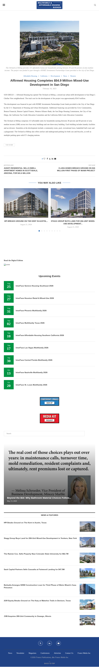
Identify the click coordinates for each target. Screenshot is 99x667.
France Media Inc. (84, 653)
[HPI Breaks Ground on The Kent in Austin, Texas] (26, 203)
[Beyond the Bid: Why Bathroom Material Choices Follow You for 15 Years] (49, 474)
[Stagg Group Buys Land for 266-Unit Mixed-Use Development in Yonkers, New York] (73, 203)
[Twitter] (40, 643)
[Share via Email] (55, 159)
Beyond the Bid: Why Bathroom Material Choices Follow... (39, 498)
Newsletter (20, 653)
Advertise (57, 653)
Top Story (9, 145)
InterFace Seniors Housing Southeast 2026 (34, 286)
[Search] (95, 5)
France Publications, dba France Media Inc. (52, 657)
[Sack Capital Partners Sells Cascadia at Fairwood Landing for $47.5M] (87, 573)
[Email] (58, 643)
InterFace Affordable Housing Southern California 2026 (40, 335)
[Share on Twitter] (50, 159)
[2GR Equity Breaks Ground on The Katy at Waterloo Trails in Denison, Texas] (87, 604)
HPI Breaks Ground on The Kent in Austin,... (26, 221)
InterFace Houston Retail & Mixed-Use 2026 (35, 298)
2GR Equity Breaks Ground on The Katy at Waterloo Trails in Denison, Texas (37, 601)
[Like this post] (44, 159)
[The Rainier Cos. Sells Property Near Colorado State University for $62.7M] (87, 558)
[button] (7, 210)
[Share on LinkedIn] (52, 159)
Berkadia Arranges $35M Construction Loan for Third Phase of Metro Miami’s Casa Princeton (40, 586)
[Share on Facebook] (47, 159)
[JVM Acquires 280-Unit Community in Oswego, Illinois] (87, 620)
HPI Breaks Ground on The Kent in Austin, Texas (25, 523)
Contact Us (69, 653)
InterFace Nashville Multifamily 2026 (31, 372)
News (10, 653)
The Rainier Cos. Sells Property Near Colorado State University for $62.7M (36, 554)
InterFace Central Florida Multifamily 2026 (34, 360)
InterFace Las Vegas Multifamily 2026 (32, 348)
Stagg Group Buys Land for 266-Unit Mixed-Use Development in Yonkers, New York (40, 538)
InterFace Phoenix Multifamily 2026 (31, 311)
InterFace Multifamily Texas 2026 (30, 323)
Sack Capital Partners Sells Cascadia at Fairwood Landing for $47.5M (34, 569)
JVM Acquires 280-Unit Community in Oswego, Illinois (27, 616)
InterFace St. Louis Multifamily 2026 (31, 385)
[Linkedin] (49, 643)
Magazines (32, 653)
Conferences (45, 653)
